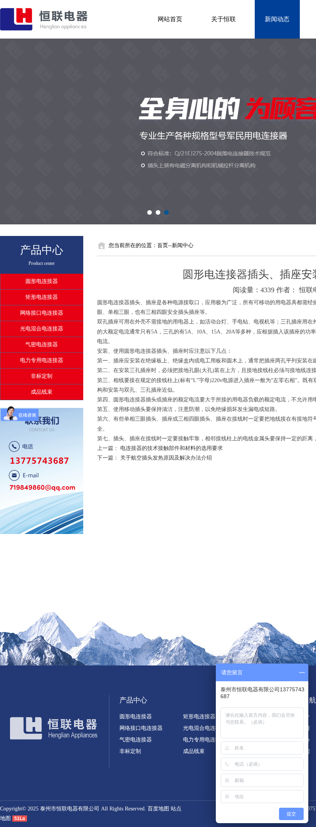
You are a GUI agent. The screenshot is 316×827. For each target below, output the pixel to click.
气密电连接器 (41, 344)
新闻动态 (277, 19)
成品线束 (41, 392)
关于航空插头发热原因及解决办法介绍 (166, 458)
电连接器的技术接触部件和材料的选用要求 (171, 448)
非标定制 (41, 376)
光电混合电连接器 (41, 329)
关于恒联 (223, 19)
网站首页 (170, 19)
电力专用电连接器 (41, 360)
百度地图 (158, 809)
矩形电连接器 (41, 297)
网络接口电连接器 (41, 313)
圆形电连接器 (41, 281)
